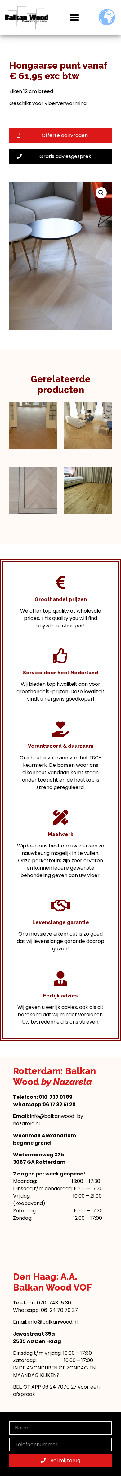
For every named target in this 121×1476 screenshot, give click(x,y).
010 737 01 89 (56, 1097)
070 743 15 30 (54, 1302)
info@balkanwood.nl (53, 1321)
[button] (74, 17)
